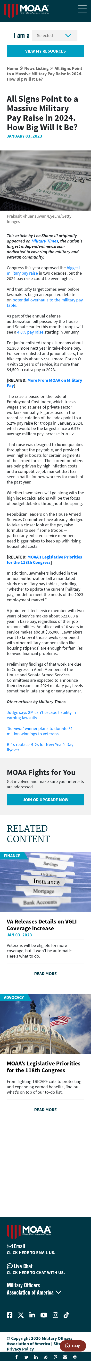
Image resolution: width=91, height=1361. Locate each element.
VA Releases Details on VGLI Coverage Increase (42, 925)
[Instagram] (55, 1315)
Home (12, 68)
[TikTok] (66, 1315)
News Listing (36, 68)
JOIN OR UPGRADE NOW (45, 799)
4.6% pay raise (30, 332)
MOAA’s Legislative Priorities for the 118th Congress (44, 559)
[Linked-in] (32, 1315)
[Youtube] (44, 1315)
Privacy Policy (20, 1349)
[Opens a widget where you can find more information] (72, 1346)
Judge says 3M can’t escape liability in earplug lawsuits (41, 714)
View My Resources (45, 51)
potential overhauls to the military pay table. (45, 302)
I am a (22, 35)
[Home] (26, 11)
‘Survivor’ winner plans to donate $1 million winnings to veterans (40, 731)
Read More (45, 973)
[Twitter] (21, 1315)
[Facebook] (9, 1315)
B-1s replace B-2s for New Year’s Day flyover (40, 747)
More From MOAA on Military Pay (44, 382)
